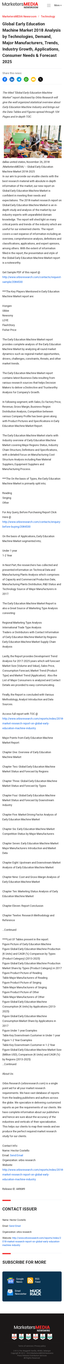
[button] (48, 5)
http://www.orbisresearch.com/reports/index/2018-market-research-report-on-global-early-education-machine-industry (33, 723)
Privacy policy (40, 1346)
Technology (48, 16)
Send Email (16, 1155)
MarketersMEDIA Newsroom (19, 16)
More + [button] (58, 5)
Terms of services (25, 1346)
